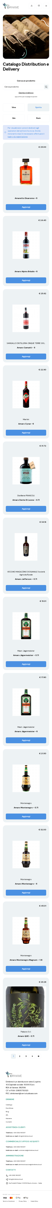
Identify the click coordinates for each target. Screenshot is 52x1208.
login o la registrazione (18, 136)
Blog (7, 1112)
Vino (14, 107)
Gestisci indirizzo (26, 92)
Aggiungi (26, 207)
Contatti (9, 1122)
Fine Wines (9, 1108)
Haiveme (9, 1118)
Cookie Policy (34, 1201)
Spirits (38, 107)
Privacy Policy (23, 1201)
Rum (38, 118)
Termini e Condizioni (9, 1201)
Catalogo (9, 1105)
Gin (13, 118)
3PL (7, 1115)
